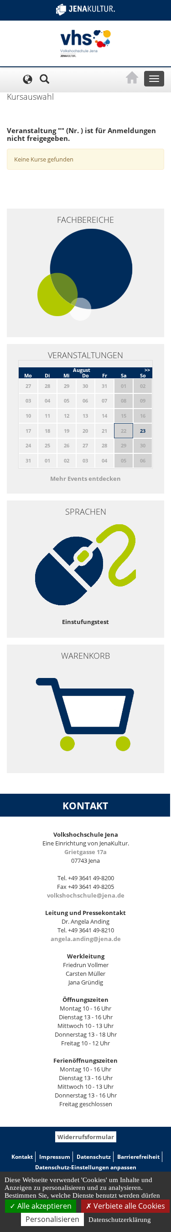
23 (142, 430)
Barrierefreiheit (138, 1157)
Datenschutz (94, 1157)
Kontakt (22, 1157)
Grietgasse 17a (85, 852)
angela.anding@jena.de (86, 939)
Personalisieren (52, 1219)
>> (147, 369)
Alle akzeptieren (44, 1206)
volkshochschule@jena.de (85, 895)
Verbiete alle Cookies (128, 1206)
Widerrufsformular (85, 1137)
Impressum (54, 1157)
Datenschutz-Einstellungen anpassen (85, 1167)
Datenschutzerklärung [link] (119, 1219)
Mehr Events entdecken (85, 478)
